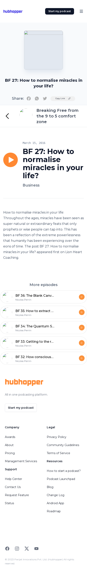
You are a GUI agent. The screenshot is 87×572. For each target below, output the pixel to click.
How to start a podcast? (64, 471)
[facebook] (28, 98)
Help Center (13, 479)
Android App (55, 503)
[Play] (10, 160)
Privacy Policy (56, 437)
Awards (10, 437)
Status (9, 503)
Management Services (21, 461)
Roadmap (54, 511)
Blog (50, 487)
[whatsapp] (36, 98)
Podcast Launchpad (61, 479)
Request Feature (17, 495)
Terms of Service (58, 453)
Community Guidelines (63, 445)
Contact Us (13, 487)
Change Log (55, 495)
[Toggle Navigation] (81, 11)
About (9, 445)
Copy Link (60, 98)
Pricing (10, 453)
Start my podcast (59, 11)
